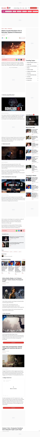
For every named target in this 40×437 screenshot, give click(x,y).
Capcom (22, 115)
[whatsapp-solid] (16, 59)
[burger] (37, 7)
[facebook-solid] (19, 59)
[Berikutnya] (25, 265)
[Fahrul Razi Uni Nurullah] (3, 256)
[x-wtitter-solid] (21, 59)
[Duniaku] (6, 8)
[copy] (23, 59)
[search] (29, 8)
